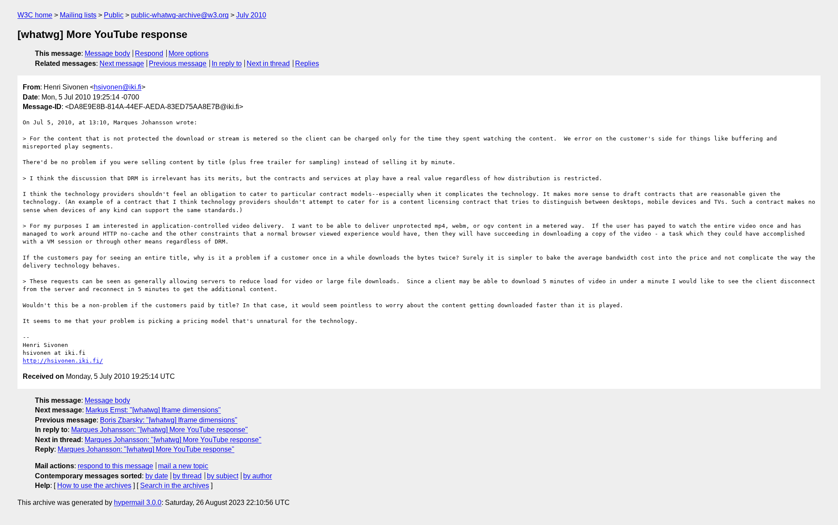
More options (188, 53)
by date (156, 476)
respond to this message (115, 466)
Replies (307, 63)
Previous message (177, 63)
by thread (187, 476)
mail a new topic (183, 466)
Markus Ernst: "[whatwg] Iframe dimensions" (153, 410)
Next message (122, 63)
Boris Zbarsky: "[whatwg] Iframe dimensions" (168, 420)
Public (114, 15)
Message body (107, 53)
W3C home (34, 15)
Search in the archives (174, 485)
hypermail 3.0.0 (137, 502)
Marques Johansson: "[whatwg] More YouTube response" (159, 429)
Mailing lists (78, 15)
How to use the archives (94, 485)
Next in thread (268, 63)
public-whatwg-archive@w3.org (180, 15)
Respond (149, 53)
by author (257, 476)
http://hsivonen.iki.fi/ (63, 360)
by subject (222, 476)
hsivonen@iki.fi (117, 87)
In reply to (227, 63)
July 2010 (251, 15)
